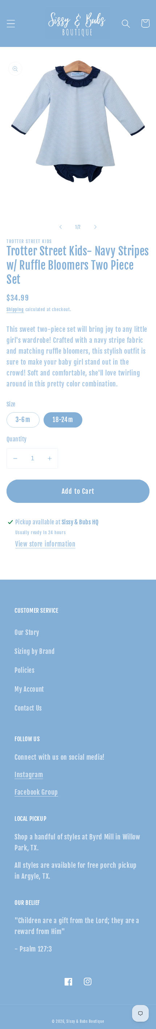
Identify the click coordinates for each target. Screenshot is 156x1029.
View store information (45, 544)
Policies (25, 670)
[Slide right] (95, 227)
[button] (11, 23)
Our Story (27, 632)
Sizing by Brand (35, 651)
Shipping (15, 309)
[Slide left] (61, 227)
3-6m (23, 420)
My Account (29, 689)
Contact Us (28, 708)
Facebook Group (36, 792)
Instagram (29, 775)
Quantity (17, 439)
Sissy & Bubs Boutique (85, 1021)
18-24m (63, 420)
